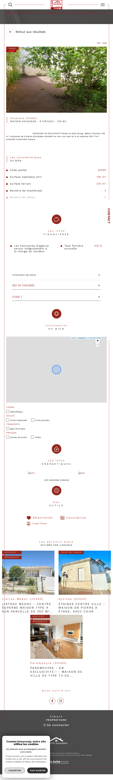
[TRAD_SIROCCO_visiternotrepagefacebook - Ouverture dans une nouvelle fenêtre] (52, 701)
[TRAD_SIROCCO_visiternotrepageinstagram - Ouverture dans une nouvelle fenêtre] (61, 701)
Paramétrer (15, 770)
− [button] (98, 345)
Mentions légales (51, 755)
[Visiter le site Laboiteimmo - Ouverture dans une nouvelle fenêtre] (56, 765)
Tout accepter (37, 770)
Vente (42, 13)
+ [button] (98, 340)
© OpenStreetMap (94, 338)
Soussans (52, 13)
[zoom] (56, 112)
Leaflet (73, 338)
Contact (109, 216)
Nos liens (68, 755)
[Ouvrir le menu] (103, 4)
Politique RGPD (78, 755)
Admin (61, 755)
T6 (70, 13)
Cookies (89, 755)
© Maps (82, 338)
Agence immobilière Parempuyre (21, 13)
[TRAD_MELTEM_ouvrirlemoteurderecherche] (10, 5)
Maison (63, 13)
